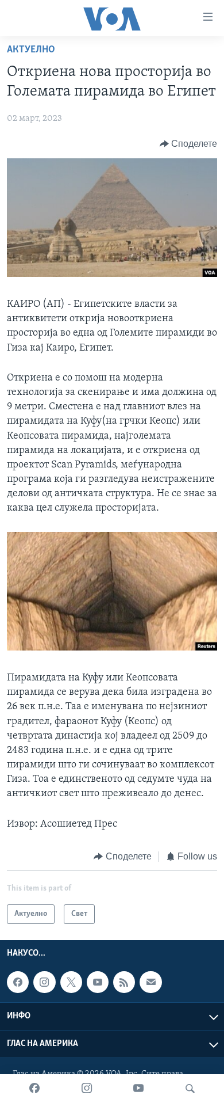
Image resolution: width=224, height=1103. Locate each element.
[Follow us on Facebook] (18, 982)
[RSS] (124, 982)
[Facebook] (34, 1088)
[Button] (189, 143)
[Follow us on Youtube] (98, 982)
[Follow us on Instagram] (44, 982)
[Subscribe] (150, 982)
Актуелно (31, 50)
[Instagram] (87, 1088)
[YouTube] (138, 1088)
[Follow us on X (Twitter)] (71, 982)
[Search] (190, 1088)
